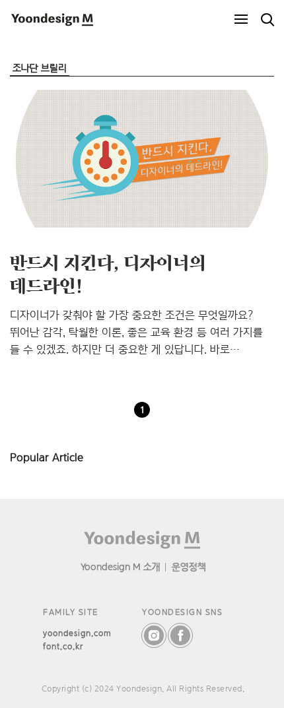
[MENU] (241, 19)
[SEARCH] (267, 19)
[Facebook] (180, 635)
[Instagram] (154, 635)
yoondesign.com (77, 633)
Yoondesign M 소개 (120, 566)
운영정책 (189, 566)
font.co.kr (63, 646)
